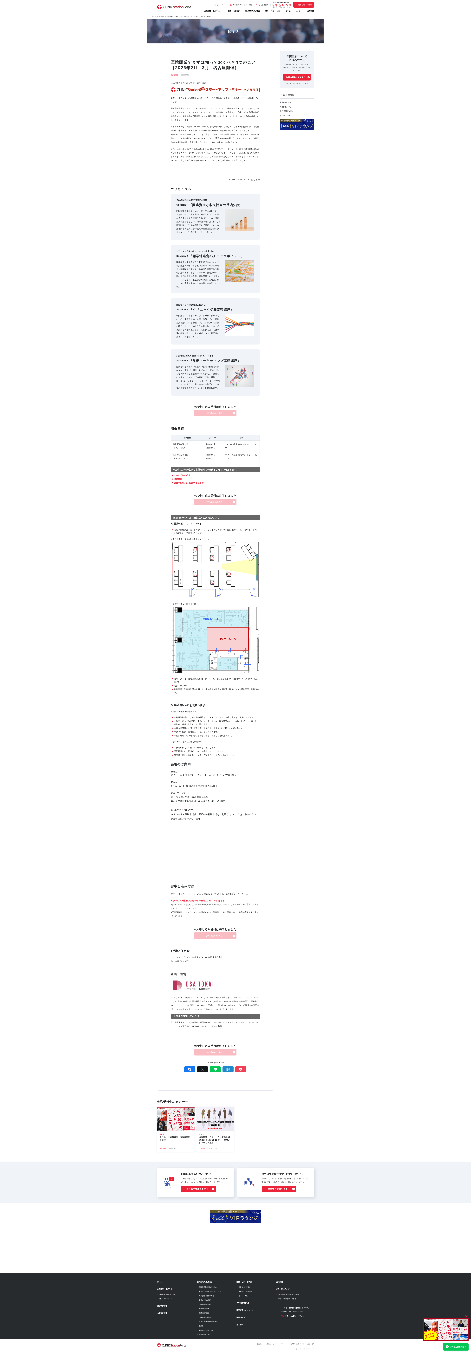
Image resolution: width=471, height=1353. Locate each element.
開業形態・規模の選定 (206, 1296)
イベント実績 (243, 1296)
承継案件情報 (162, 1313)
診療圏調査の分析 (205, 1304)
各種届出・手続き (205, 1334)
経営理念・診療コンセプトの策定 (210, 1291)
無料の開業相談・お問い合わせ (288, 1294)
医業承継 (310, 11)
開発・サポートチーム (166, 1299)
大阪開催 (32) (285, 107)
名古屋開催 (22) (286, 111)
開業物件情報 (162, 1306)
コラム (288, 11)
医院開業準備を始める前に (208, 1287)
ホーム (159, 1282)
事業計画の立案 (204, 1313)
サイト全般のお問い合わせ (287, 1299)
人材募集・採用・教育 (206, 1330)
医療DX (201, 1326)
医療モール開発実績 (245, 1291)
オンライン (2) (286, 116)
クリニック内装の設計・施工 (208, 1322)
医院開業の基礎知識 (252, 11)
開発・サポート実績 (273, 11)
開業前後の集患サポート (167, 1294)
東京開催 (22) (285, 102)
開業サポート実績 (244, 1287)
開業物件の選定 (204, 1309)
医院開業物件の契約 (205, 1317)
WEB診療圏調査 (242, 1303)
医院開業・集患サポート (213, 11)
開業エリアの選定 (205, 1300)
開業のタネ (240, 1317)
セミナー (298, 11)
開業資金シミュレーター (245, 1310)
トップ (154, 16)
